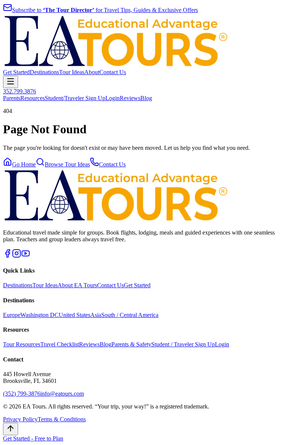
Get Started (16, 72)
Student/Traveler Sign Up (75, 98)
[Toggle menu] (10, 82)
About (91, 72)
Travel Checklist (59, 344)
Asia (95, 315)
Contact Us (112, 72)
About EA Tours (77, 285)
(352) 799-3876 (21, 393)
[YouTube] (25, 256)
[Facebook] (7, 256)
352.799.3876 (19, 91)
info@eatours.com (62, 393)
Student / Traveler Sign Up (183, 344)
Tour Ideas (71, 72)
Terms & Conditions (62, 419)
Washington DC (39, 315)
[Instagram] (16, 256)
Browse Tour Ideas (67, 164)
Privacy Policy (20, 419)
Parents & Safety (131, 344)
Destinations (44, 72)
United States (74, 315)
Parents (11, 98)
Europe (11, 315)
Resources (32, 98)
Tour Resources (21, 344)
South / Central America (129, 315)
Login (112, 98)
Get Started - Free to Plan (33, 438)
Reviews (130, 98)
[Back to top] (10, 429)
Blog (146, 98)
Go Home (24, 164)
